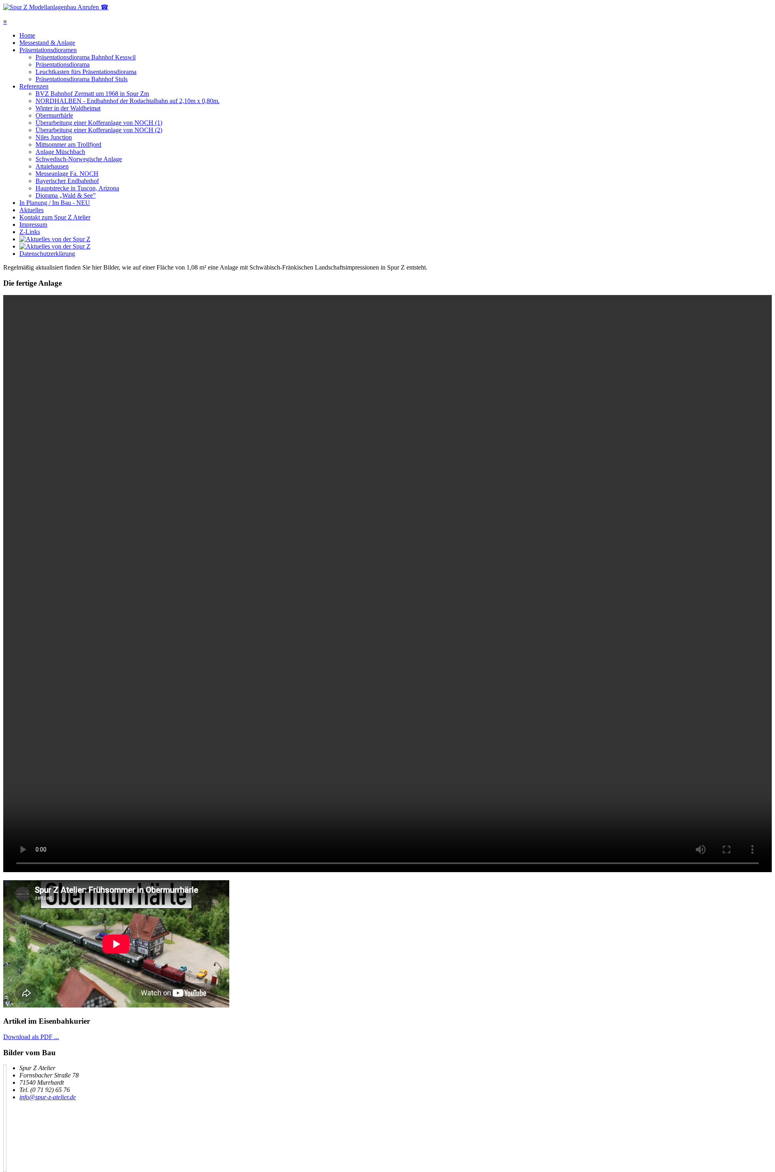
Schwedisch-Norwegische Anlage (79, 159)
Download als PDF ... (31, 1036)
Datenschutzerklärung (47, 253)
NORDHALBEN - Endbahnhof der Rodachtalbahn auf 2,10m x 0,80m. (128, 100)
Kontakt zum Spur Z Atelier (54, 217)
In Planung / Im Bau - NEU (54, 202)
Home (27, 35)
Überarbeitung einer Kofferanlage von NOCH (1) (99, 122)
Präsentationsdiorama (63, 64)
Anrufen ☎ (93, 7)
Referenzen (33, 86)
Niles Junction (54, 137)
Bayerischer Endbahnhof (67, 180)
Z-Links (29, 231)
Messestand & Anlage (47, 42)
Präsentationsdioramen (48, 49)
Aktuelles (31, 210)
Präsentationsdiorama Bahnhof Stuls (82, 79)
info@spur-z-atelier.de (47, 1097)
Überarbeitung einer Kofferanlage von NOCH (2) (99, 129)
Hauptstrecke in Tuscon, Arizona (77, 188)
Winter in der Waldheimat (68, 108)
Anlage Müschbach (60, 151)
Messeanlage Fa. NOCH (67, 173)
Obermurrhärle (54, 115)
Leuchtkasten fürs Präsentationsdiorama (86, 71)
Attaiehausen (52, 166)
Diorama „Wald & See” (66, 195)
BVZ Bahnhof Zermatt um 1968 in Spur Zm (92, 93)
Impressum (33, 224)
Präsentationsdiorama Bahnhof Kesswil (86, 57)
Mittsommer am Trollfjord (68, 144)
